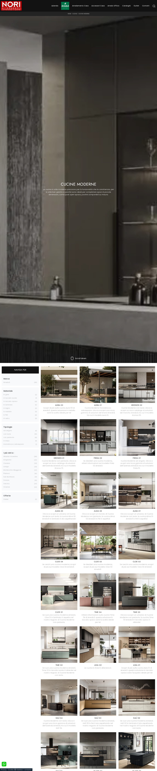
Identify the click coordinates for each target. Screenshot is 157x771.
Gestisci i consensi (24, 770)
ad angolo (7, 430)
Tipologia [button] (7, 427)
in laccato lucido (10, 398)
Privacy (4, 770)
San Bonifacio (9, 477)
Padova (6, 473)
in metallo (7, 411)
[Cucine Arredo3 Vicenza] (65, 5)
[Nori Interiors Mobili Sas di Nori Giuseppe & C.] (11, 6)
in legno (6, 408)
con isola (7, 434)
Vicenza (6, 487)
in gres (6, 394)
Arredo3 (6, 382)
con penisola (8, 437)
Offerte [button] (7, 495)
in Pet (5, 415)
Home (69, 14)
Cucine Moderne (84, 14)
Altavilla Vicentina (10, 456)
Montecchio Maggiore (12, 470)
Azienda (54, 6)
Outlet (136, 6)
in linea (6, 441)
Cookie (11, 770)
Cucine (75, 14)
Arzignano (7, 460)
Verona (6, 484)
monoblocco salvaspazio (13, 444)
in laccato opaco (10, 401)
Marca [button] (6, 379)
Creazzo (6, 463)
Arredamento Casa (80, 6)
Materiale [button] (8, 391)
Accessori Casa (98, 6)
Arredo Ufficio (113, 6)
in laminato (8, 405)
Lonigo (6, 466)
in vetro (6, 418)
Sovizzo (6, 480)
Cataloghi (126, 6)
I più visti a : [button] (8, 453)
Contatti (145, 6)
